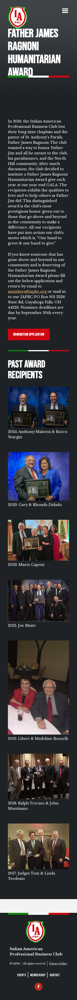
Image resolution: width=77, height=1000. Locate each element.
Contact (55, 975)
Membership (37, 975)
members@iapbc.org (27, 291)
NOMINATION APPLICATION (28, 334)
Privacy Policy (58, 963)
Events (21, 975)
